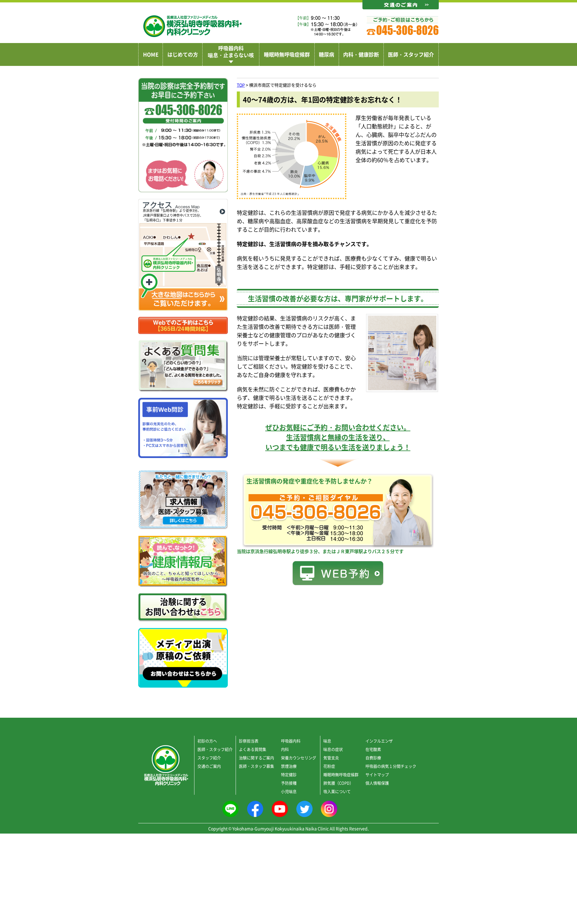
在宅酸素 (373, 749)
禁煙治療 (289, 766)
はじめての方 (182, 54)
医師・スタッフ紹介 (411, 54)
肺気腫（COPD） (338, 783)
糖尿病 (326, 54)
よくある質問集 (252, 749)
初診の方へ (207, 741)
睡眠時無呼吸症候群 (287, 54)
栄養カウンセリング (298, 757)
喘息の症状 (333, 749)
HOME (150, 54)
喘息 (327, 741)
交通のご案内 (209, 766)
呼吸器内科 (291, 741)
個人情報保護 (377, 783)
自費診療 (373, 757)
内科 (285, 749)
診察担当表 (248, 741)
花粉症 (329, 766)
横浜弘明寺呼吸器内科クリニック (192, 26)
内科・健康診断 (361, 54)
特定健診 (289, 774)
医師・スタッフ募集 (256, 766)
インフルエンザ (379, 741)
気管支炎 (331, 757)
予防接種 (289, 783)
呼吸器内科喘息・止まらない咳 (231, 51)
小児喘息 (289, 791)
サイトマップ (377, 774)
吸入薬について (337, 791)
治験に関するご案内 (256, 757)
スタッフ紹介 (209, 757)
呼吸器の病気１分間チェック (390, 766)
